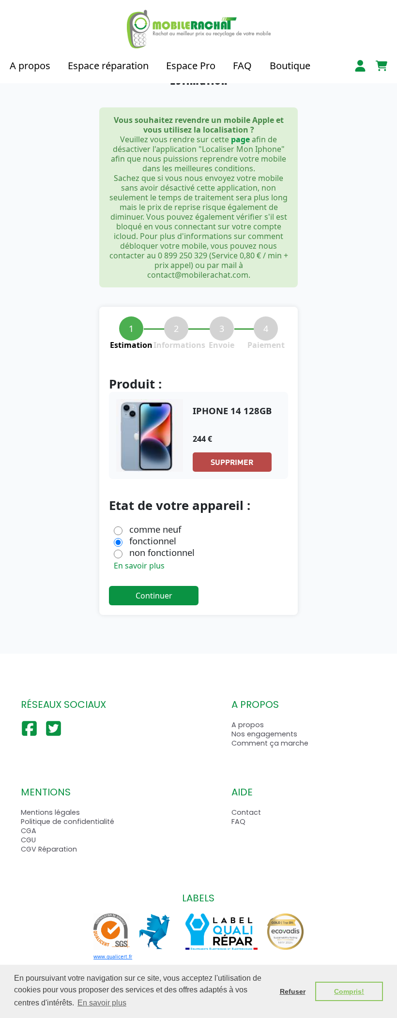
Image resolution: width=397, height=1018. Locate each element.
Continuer (154, 595)
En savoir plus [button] (101, 1003)
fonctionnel (152, 541)
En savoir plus (139, 565)
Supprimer (232, 461)
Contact (246, 812)
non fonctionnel (162, 552)
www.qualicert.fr (112, 956)
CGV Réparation (49, 849)
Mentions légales (50, 812)
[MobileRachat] (199, 29)
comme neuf (155, 529)
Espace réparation (108, 65)
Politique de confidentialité (67, 821)
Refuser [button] (292, 991)
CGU (28, 840)
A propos (30, 65)
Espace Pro (190, 65)
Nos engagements (264, 734)
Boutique (290, 65)
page (240, 139)
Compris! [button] (349, 991)
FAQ (242, 65)
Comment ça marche (269, 743)
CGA (28, 831)
